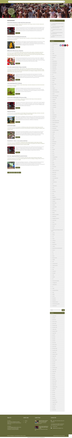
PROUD (8, 71)
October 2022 (54, 369)
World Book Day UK (55, 301)
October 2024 (54, 352)
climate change (29, 24)
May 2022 (53, 375)
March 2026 (54, 319)
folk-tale (53, 149)
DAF (12, 69)
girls (37, 54)
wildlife (22, 55)
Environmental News (38, 69)
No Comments (16, 24)
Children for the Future (17, 53)
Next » (20, 172)
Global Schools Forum (55, 170)
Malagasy (16, 25)
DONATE (62, 5)
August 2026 (54, 315)
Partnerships (16, 55)
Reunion (22, 144)
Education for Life (20, 54)
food (30, 54)
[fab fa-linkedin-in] (59, 431)
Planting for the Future (11, 111)
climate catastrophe (24, 24)
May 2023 (53, 363)
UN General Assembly (55, 280)
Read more (17, 47)
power (43, 128)
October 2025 (54, 329)
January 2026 (54, 323)
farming (8, 70)
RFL (13, 71)
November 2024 (54, 350)
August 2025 (54, 333)
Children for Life (54, 89)
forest (32, 54)
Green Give (54, 176)
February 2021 (54, 400)
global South (23, 70)
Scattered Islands (55, 265)
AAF (28, 52)
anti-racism (54, 70)
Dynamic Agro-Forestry (39, 53)
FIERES (11, 70)
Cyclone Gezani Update (11, 125)
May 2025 (53, 338)
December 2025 (54, 325)
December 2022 (54, 367)
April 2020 (53, 407)
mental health (54, 206)
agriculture (33, 52)
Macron (53, 195)
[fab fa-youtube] (58, 6)
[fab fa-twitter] (56, 6)
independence (54, 185)
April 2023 (53, 365)
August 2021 (54, 388)
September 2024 (54, 354)
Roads (53, 255)
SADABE (53, 259)
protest (53, 232)
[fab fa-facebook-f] (54, 6)
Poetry (53, 222)
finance (13, 70)
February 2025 (54, 344)
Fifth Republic (54, 141)
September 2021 (54, 386)
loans (29, 70)
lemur (53, 187)
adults (30, 52)
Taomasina (20, 25)
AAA (25, 52)
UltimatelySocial (42, 437)
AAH (53, 51)
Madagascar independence (56, 199)
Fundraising (54, 158)
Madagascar (13, 25)
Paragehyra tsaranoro (55, 218)
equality (43, 69)
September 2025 (54, 331)
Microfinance (40, 70)
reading (53, 246)
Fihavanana (54, 143)
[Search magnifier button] (64, 1)
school (53, 267)
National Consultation (55, 214)
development (33, 53)
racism (53, 238)
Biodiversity (21, 38)
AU (52, 74)
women (24, 55)
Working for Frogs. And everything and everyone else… (17, 36)
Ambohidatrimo (37, 52)
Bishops (53, 80)
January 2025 (54, 346)
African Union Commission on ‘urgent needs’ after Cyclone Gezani (19, 22)
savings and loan (16, 71)
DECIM (53, 112)
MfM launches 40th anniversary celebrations (15, 50)
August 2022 (54, 371)
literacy (40, 54)
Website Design (55, 435)
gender (20, 70)
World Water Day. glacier (56, 303)
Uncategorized (54, 282)
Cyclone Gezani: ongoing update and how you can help (16, 97)
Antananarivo (54, 68)
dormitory (53, 118)
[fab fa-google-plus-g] (56, 431)
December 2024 (54, 348)
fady (53, 135)
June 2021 (53, 392)
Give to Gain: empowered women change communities (16, 67)
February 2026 (54, 321)
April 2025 (53, 340)
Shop (25, 422)
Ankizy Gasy (54, 66)
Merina (53, 208)
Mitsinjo (39, 158)
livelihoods (35, 38)
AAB (27, 52)
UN (52, 278)
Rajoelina (53, 242)
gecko (53, 162)
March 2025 (54, 342)
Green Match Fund (55, 178)
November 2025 (54, 327)
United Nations (54, 284)
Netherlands (54, 216)
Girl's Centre (35, 54)
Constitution (54, 105)
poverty (43, 70)
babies (53, 76)
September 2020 (54, 402)
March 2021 (54, 398)
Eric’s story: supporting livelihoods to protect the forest (17, 156)
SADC (53, 261)
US (52, 286)
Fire (52, 147)
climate (20, 24)
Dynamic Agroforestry (10, 54)
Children (12, 53)
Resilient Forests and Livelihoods (12, 39)
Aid (21, 127)
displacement (42, 24)
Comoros (53, 101)
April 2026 (53, 317)
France (53, 155)
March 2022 (54, 379)
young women (28, 55)
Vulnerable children (55, 290)
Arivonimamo (54, 72)
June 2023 (53, 361)
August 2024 (54, 356)
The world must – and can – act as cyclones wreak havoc (17, 140)
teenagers (53, 273)
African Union (54, 55)
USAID (53, 288)
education (15, 54)
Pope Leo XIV (54, 224)
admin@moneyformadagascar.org (58, 428)
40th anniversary (22, 52)
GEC (53, 160)
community (33, 24)
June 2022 (53, 373)
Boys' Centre (9, 53)
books (53, 82)
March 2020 (54, 409)
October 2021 (54, 384)
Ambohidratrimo (54, 63)
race (53, 236)
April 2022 (53, 377)
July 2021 (53, 390)
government (54, 174)
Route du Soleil (54, 257)
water (19, 55)
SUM (53, 269)
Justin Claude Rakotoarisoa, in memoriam (14, 83)
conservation (28, 38)
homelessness (33, 128)
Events (28, 54)
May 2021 (53, 394)
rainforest (11, 71)
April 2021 (53, 396)
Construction (37, 24)
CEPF (53, 86)
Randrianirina (18, 144)
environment (9, 25)
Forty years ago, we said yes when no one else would (43, 421)
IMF (52, 183)
